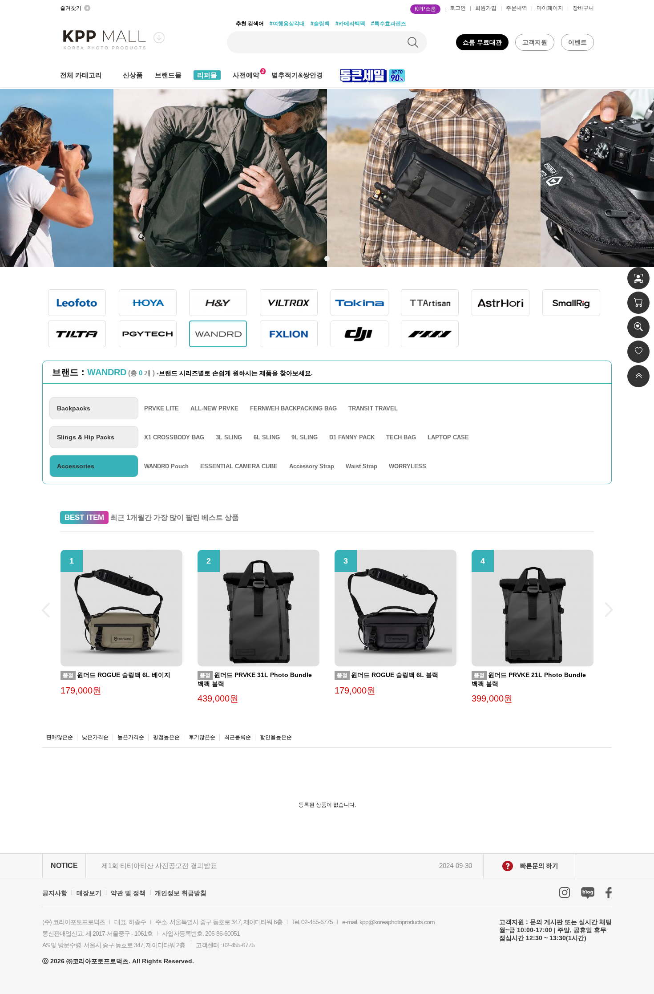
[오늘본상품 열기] (638, 327)
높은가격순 (130, 737)
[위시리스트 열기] (638, 352)
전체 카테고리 (81, 75)
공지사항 (54, 893)
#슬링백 (320, 23)
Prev (45, 610)
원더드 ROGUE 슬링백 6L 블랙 (387, 674)
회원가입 (486, 8)
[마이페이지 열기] (638, 278)
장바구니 (583, 8)
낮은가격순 (95, 737)
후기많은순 (202, 737)
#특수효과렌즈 (388, 23)
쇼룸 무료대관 (482, 42)
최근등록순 (237, 737)
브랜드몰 (168, 75)
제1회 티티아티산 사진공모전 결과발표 (159, 865)
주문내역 (516, 8)
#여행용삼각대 (287, 23)
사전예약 (246, 75)
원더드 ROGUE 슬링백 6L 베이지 (116, 674)
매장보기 (89, 893)
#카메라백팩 (350, 23)
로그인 (458, 8)
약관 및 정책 (128, 893)
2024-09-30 (455, 865)
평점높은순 (166, 737)
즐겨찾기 (70, 8)
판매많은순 (59, 737)
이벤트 (577, 42)
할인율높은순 (276, 737)
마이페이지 (550, 8)
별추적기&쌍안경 (297, 75)
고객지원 (534, 42)
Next (608, 610)
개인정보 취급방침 (180, 893)
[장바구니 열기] (638, 303)
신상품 (133, 75)
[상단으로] (638, 376)
